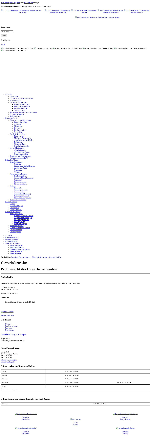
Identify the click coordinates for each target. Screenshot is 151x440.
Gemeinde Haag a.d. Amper (13, 334)
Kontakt (8, 324)
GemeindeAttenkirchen (26, 418)
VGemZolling (75, 423)
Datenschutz (9, 330)
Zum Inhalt (5, 3)
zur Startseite (28, 3)
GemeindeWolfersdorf (26, 432)
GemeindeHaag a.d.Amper (125, 418)
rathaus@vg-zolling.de (9, 360)
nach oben (10, 315)
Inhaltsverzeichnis (11, 326)
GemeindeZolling (125, 432)
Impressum (9, 328)
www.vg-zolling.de (7, 362)
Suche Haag (5, 27)
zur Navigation (15, 3)
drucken (4, 315)
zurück (10, 312)
